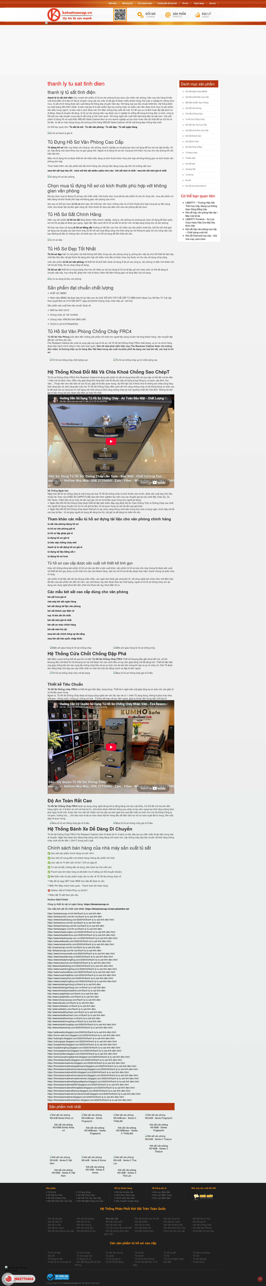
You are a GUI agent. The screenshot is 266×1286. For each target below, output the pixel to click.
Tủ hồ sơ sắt (170, 1252)
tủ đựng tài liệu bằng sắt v (61, 551)
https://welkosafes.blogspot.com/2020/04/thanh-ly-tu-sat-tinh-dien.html (82, 1032)
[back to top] (260, 1279)
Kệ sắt (188, 180)
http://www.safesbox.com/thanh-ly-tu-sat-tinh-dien (72, 1008)
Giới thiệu (113, 3)
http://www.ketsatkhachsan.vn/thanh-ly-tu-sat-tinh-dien (74, 1018)
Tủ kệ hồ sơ (198, 1261)
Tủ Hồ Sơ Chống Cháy (195, 119)
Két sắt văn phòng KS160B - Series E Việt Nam (63, 1172)
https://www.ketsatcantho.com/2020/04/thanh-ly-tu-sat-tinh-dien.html (81, 944)
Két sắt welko (141, 1221)
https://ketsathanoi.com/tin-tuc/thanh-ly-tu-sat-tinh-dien (74, 922)
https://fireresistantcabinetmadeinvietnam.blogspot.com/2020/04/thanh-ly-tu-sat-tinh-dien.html (93, 1078)
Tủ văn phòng (199, 1258)
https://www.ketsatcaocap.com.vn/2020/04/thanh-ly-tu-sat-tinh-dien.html (82, 938)
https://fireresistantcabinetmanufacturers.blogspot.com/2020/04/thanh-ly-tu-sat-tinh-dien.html (93, 1075)
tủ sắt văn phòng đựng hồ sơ (63, 523)
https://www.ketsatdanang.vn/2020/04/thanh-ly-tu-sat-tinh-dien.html (80, 956)
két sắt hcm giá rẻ (57, 596)
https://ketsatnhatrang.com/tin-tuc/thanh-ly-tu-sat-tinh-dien (76, 925)
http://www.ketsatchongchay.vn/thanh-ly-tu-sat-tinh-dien (74, 1021)
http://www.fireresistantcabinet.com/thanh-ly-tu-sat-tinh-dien (76, 990)
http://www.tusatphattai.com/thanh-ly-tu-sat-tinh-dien (73, 993)
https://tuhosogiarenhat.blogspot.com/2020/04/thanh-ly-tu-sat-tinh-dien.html (84, 1050)
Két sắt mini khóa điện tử (195, 186)
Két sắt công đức (85, 1227)
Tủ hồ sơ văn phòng (144, 1258)
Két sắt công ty (84, 1224)
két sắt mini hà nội (57, 629)
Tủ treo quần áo (84, 1255)
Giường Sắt (190, 169)
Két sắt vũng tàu (172, 1218)
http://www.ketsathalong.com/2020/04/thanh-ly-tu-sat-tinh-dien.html (80, 965)
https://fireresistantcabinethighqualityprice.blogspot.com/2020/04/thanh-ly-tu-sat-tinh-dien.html (93, 1081)
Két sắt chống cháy (202, 1224)
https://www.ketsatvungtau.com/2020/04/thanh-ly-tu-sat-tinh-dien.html (81, 931)
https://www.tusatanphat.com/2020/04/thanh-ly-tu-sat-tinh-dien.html (80, 978)
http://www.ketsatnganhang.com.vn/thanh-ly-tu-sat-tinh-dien (77, 987)
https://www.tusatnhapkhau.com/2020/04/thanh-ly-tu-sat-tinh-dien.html (82, 975)
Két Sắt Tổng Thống (193, 147)
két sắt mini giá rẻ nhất (60, 619)
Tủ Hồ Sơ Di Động (114, 1261)
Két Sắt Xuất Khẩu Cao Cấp (197, 97)
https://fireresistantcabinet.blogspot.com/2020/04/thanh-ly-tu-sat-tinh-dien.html (86, 1096)
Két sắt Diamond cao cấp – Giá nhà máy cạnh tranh (201, 237)
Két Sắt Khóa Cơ (143, 1227)
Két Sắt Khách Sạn (193, 136)
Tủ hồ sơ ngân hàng (173, 1258)
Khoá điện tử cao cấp (203, 1230)
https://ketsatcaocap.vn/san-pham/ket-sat (107, 908)
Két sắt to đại (54, 1224)
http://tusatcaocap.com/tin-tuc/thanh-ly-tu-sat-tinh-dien (74, 947)
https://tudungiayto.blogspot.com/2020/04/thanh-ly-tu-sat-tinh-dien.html (82, 1041)
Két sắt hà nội (83, 1221)
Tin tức (185, 3)
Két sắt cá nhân (142, 1224)
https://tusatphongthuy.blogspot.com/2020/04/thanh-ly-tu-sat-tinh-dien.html (84, 1047)
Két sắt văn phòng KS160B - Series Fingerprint (159, 1127)
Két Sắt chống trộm (144, 1230)
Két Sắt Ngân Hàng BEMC (196, 92)
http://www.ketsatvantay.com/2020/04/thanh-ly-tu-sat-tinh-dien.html (80, 1027)
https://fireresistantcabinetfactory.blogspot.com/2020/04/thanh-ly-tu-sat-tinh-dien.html (89, 1090)
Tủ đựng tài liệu (55, 1258)
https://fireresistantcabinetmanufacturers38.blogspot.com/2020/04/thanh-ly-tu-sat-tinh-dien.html (94, 1093)
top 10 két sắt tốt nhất (59, 615)
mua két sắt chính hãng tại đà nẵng (66, 633)
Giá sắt (51, 1255)
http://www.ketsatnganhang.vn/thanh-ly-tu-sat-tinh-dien (74, 984)
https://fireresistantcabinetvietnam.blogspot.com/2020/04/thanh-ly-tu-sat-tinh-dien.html (89, 1099)
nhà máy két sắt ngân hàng (62, 601)
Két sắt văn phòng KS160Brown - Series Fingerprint (95, 1130)
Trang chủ (128, 3)
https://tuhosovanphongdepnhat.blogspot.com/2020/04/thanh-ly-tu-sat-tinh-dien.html (89, 1056)
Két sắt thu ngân (56, 1227)
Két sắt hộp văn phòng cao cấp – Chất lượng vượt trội (201, 230)
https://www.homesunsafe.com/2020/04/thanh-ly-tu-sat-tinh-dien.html (81, 953)
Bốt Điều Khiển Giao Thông (196, 103)
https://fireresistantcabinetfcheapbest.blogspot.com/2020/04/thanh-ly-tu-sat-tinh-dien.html (91, 1087)
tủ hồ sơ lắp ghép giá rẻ (60, 533)
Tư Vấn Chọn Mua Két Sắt (119, 1227)
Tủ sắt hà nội (76, 126)
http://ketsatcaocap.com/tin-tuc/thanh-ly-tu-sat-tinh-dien (74, 950)
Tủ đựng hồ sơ (84, 1258)
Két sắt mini (190, 164)
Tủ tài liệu (139, 1252)
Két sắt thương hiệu (173, 1224)
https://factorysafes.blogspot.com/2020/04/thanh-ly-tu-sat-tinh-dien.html (82, 1053)
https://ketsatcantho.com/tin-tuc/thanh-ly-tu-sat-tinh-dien (75, 916)
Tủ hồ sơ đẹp (54, 1252)
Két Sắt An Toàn (192, 141)
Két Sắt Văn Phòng (193, 108)
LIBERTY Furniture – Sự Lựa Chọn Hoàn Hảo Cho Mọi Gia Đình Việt (200, 222)
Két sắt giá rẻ (199, 1221)
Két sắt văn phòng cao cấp (61, 1230)
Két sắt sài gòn (55, 1218)
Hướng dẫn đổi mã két (167, 3)
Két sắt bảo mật (113, 1224)
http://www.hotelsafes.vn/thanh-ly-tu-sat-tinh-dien (71, 1005)
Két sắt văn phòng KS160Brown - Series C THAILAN (127, 1130)
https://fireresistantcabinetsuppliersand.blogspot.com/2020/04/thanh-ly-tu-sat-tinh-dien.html (92, 1066)
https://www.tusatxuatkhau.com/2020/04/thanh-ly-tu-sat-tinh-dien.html (81, 971)
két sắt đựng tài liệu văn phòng (64, 606)
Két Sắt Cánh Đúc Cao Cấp (196, 130)
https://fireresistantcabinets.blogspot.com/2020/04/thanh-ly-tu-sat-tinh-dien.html (86, 1062)
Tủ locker (139, 1255)
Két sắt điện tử (55, 1221)
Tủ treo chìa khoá (201, 1252)
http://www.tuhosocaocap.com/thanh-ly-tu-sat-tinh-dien (74, 999)
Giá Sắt (167, 1261)
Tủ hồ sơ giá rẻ (113, 1258)
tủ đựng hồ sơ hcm (58, 556)
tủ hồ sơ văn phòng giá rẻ (61, 528)
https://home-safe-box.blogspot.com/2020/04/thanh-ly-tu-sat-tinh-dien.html (84, 1035)
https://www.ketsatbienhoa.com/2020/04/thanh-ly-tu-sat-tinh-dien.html (81, 934)
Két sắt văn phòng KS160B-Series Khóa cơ (63, 1127)
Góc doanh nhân (145, 3)
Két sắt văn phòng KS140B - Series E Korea (95, 1169)
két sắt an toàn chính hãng (62, 624)
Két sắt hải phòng (85, 1218)
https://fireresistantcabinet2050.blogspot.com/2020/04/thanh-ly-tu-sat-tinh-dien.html (88, 1084)
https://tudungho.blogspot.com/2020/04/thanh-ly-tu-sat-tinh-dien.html (81, 1038)
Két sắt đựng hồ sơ (86, 1230)
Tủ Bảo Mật (190, 158)
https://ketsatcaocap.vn (96, 904)
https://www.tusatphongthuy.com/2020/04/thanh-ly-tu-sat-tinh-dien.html (82, 981)
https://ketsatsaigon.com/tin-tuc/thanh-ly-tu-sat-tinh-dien (75, 928)
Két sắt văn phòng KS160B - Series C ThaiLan (158, 1148)
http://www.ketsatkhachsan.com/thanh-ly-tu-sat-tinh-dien (75, 1012)
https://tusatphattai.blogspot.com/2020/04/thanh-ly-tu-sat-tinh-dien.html (82, 1044)
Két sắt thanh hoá (201, 1218)
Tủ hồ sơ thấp (83, 1252)
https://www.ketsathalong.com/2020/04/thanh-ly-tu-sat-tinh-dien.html (81, 919)
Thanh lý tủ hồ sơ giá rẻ (59, 1261)
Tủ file (167, 1255)
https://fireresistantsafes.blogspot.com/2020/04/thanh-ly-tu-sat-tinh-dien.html (85, 1059)
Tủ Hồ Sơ (189, 175)
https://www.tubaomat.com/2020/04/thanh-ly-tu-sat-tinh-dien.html (79, 962)
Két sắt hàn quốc (172, 1221)
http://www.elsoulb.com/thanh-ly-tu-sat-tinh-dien (71, 1002)
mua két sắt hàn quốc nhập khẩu (65, 638)
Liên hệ (212, 3)
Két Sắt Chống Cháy (194, 114)
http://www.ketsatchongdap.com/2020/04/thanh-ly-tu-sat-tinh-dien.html (82, 1024)
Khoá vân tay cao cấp (174, 1230)
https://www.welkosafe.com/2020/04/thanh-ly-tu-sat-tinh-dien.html (79, 941)
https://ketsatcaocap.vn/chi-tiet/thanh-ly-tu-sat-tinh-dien (74, 913)
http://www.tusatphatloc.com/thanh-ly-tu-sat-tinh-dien (73, 996)
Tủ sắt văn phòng (114, 1252)
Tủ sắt (196, 1255)
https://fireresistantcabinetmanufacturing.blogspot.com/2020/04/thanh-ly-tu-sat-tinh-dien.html (93, 1069)
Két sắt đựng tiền (114, 1221)
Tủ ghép (110, 1255)
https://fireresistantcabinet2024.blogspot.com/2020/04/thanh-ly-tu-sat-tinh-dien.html (88, 1072)
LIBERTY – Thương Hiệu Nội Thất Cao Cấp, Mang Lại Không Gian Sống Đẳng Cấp (201, 206)
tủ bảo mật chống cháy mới (62, 542)
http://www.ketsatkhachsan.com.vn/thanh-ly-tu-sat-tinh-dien (76, 1015)
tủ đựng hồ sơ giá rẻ (58, 537)
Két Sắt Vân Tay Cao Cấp (196, 125)
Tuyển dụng (199, 3)
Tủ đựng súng (191, 153)
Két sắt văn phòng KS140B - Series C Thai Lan (126, 1172)
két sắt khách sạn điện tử (61, 610)
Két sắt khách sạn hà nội (147, 1218)
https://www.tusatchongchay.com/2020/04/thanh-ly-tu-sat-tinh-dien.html (82, 968)
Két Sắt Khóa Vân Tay (174, 1227)
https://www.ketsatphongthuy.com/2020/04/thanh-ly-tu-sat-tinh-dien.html (82, 959)
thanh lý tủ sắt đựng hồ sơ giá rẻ (65, 547)
